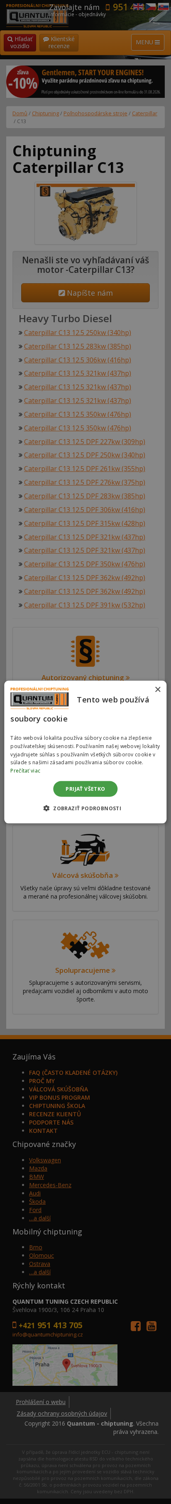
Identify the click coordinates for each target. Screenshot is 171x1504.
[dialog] (85, 752)
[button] (85, 808)
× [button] (157, 689)
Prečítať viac (25, 770)
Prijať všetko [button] (85, 788)
